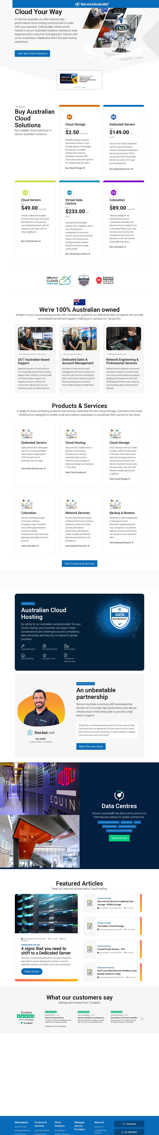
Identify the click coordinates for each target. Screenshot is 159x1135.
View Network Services (76, 546)
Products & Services (41, 1124)
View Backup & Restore (120, 542)
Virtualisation (60, 1130)
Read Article (32, 971)
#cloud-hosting (104, 946)
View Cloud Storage (119, 479)
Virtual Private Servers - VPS (111, 949)
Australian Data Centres (100, 1131)
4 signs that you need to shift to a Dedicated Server (46, 951)
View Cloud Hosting (74, 472)
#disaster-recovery (105, 968)
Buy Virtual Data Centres (76, 254)
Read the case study (91, 746)
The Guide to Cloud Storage (110, 926)
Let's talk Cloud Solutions (32, 53)
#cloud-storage (104, 898)
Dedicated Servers (22, 1130)
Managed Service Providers (79, 1126)
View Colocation (29, 546)
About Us (99, 1122)
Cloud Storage (21, 1127)
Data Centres (119, 838)
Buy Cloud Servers (30, 241)
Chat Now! (131, 1124)
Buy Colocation (117, 247)
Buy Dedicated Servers (120, 169)
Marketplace (21, 1122)
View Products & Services (79, 563)
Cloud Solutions (60, 1124)
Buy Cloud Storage (74, 168)
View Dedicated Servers (32, 468)
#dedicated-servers (30, 944)
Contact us (98, 1127)
